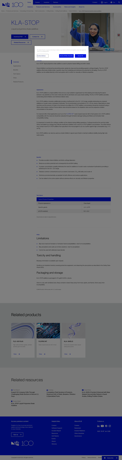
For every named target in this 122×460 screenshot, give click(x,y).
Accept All (80, 55)
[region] (62, 53)
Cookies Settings (41, 55)
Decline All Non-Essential (66, 55)
